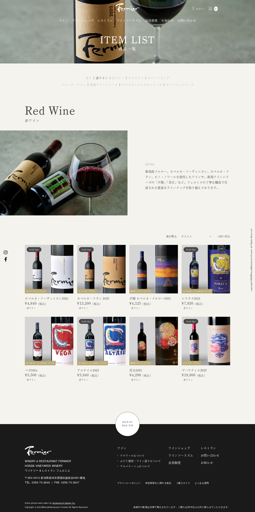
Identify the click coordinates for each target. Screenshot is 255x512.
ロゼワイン (136, 78)
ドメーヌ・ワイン (73, 84)
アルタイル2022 (88, 370)
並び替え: (172, 236)
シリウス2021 (191, 298)
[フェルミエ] (127, 7)
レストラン (105, 20)
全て (88, 78)
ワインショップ (83, 20)
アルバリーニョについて (135, 466)
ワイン (63, 20)
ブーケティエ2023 (194, 370)
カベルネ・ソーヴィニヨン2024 (47, 298)
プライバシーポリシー (129, 482)
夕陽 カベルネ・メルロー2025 (150, 298)
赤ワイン (102, 78)
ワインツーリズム (129, 20)
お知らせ (167, 20)
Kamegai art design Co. (64, 503)
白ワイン (118, 78)
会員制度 (151, 20)
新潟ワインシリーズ (104, 84)
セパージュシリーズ (180, 84)
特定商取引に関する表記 (158, 482)
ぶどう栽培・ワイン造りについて (140, 461)
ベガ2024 (31, 370)
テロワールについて (132, 455)
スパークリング (158, 78)
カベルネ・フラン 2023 (93, 298)
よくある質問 (202, 482)
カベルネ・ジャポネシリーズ (142, 84)
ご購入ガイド (183, 482)
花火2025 (135, 370)
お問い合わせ (187, 20)
